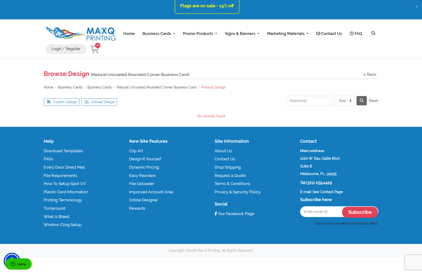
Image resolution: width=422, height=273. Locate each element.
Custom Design (65, 102)
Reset (373, 101)
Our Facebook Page (235, 213)
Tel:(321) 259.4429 (316, 182)
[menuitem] (129, 33)
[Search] (373, 33)
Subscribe (360, 212)
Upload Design (103, 102)
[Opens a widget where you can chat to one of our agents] (18, 264)
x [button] (417, 6)
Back (371, 74)
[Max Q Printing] (80, 33)
